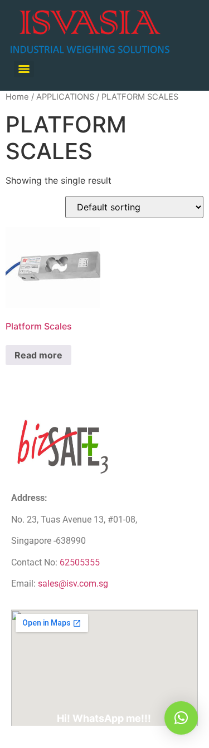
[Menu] (24, 69)
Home (17, 97)
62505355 (80, 562)
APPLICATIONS (65, 97)
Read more (38, 355)
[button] (181, 718)
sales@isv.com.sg (73, 583)
